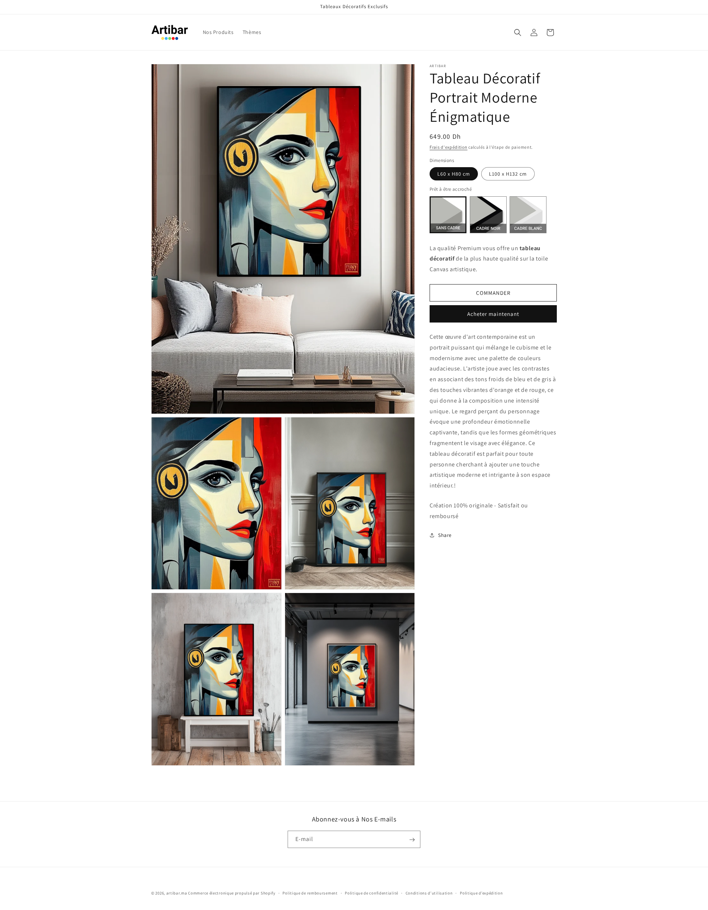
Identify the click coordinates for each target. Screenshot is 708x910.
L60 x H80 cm (453, 173)
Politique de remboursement (309, 892)
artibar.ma (176, 893)
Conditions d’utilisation (429, 892)
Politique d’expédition (481, 892)
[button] (518, 32)
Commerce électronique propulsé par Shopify (231, 893)
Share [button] (445, 535)
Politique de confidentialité (371, 892)
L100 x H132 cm (508, 173)
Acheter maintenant (493, 313)
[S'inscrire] (412, 839)
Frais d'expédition (449, 147)
